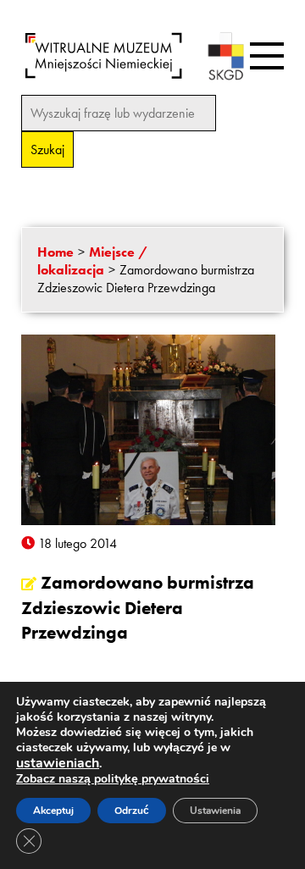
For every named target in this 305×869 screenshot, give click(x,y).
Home (55, 252)
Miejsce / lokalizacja (92, 261)
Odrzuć (131, 810)
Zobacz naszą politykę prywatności (112, 779)
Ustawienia (215, 810)
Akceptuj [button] (53, 810)
